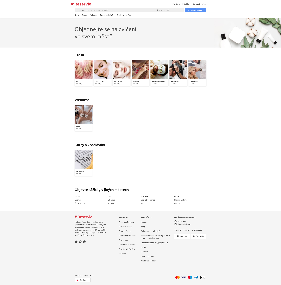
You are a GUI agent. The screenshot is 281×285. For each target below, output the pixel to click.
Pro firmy (176, 4)
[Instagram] (84, 242)
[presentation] (83, 280)
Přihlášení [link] (186, 4)
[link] (77, 15)
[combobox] (169, 10)
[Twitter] (80, 242)
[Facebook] (76, 242)
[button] (195, 10)
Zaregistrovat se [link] (199, 4)
